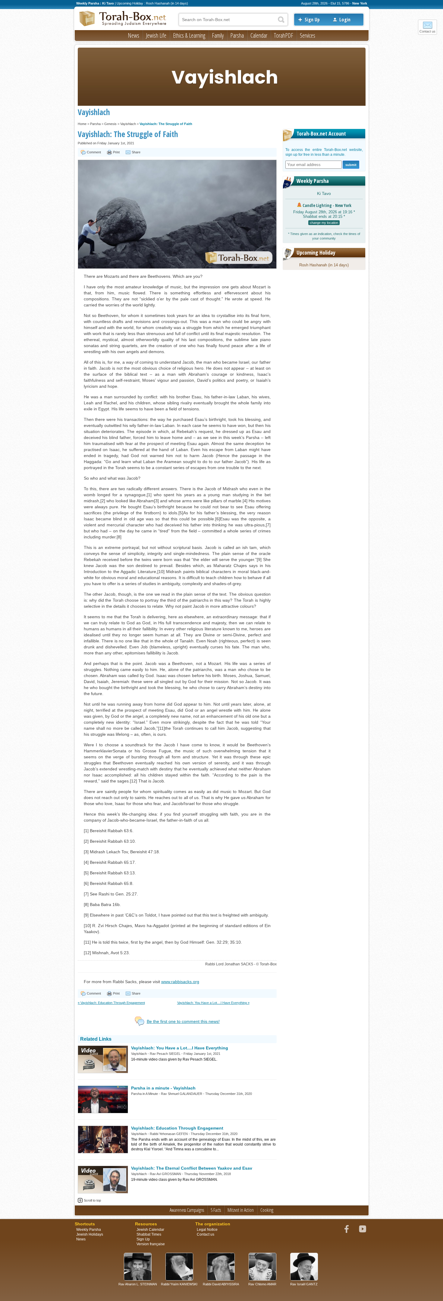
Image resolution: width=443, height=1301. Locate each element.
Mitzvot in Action (241, 1210)
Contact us (427, 31)
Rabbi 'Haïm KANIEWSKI (179, 1284)
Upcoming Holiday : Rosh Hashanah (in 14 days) (152, 3)
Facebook (347, 1229)
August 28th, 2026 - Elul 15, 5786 (325, 3)
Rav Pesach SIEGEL (165, 1053)
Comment (94, 152)
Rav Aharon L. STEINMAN (137, 1284)
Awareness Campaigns (187, 1210)
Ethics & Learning (189, 35)
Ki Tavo (324, 193)
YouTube (363, 1229)
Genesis (110, 124)
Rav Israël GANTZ (304, 1284)
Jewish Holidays (89, 1234)
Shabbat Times (149, 1234)
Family (218, 35)
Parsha (237, 35)
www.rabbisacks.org (180, 981)
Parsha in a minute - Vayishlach (163, 1088)
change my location (324, 222)
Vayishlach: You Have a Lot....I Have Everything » (213, 1003)
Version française (151, 1244)
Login (344, 19)
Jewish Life (156, 35)
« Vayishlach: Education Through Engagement (111, 1003)
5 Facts (216, 1210)
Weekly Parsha (313, 180)
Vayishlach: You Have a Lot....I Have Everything (179, 1048)
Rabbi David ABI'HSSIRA (221, 1284)
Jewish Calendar (150, 1229)
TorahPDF (283, 35)
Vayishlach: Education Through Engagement (177, 1128)
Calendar (258, 35)
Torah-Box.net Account (321, 133)
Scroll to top (92, 1200)
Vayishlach (128, 124)
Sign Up (312, 19)
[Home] (123, 19)
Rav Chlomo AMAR (262, 1284)
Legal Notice (207, 1229)
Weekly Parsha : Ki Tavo (95, 3)
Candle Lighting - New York (327, 205)
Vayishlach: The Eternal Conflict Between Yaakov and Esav (191, 1168)
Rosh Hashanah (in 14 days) (324, 265)
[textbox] (233, 19)
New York (359, 3)
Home (82, 124)
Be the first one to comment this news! (183, 1021)
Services (307, 35)
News (133, 35)
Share (136, 152)
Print (116, 152)
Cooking (266, 1210)
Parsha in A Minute (144, 1094)
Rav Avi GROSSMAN (165, 1174)
